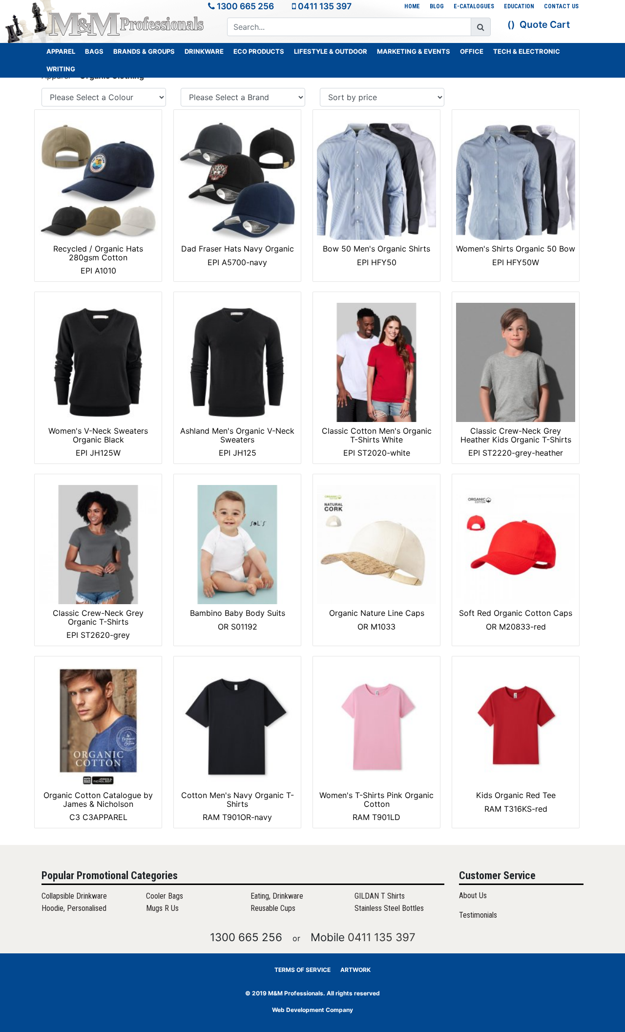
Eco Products (258, 51)
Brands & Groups (144, 51)
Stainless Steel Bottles (389, 908)
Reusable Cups (272, 908)
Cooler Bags (164, 896)
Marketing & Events (413, 51)
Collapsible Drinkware (74, 896)
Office (471, 51)
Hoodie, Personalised (74, 908)
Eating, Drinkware (276, 896)
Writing (60, 69)
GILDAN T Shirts (379, 896)
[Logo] (127, 24)
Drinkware (204, 51)
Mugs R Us (162, 908)
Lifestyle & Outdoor (330, 51)
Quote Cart (545, 24)
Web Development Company (312, 1009)
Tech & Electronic (526, 51)
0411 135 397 (325, 6)
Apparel (60, 51)
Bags (94, 51)
